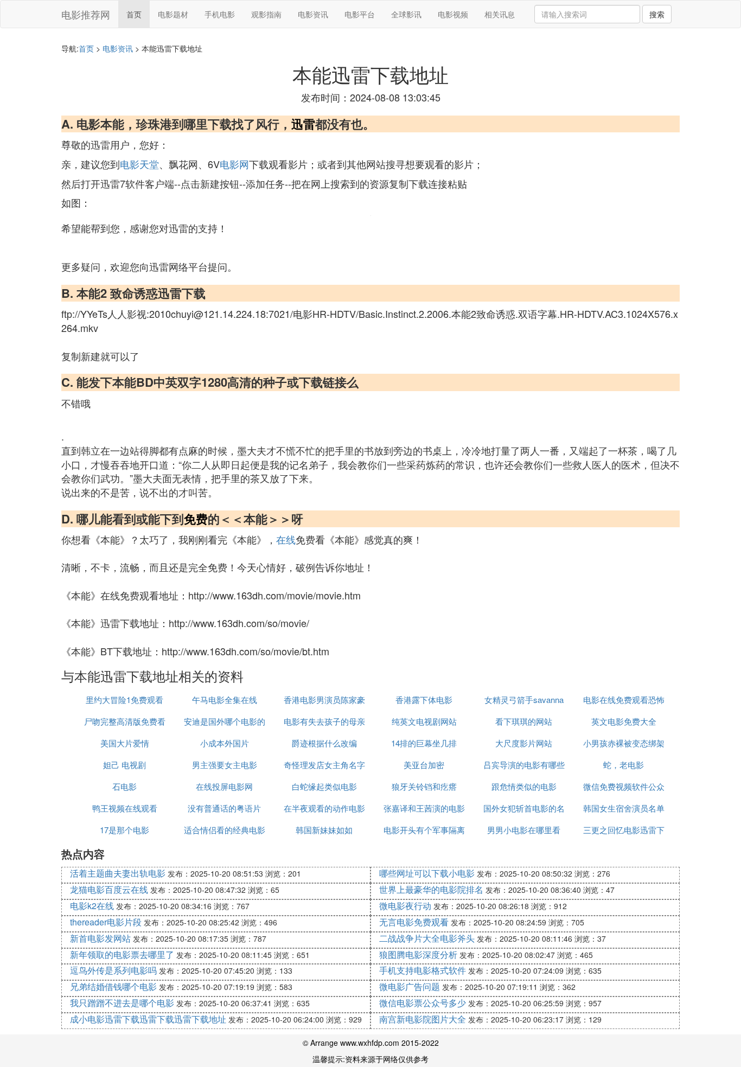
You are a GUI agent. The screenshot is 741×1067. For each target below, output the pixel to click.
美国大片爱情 (124, 743)
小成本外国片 (224, 743)
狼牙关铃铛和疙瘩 (424, 786)
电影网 (234, 164)
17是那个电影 (124, 829)
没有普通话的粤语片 (224, 808)
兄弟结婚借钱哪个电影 (113, 986)
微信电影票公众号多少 (422, 1002)
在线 (286, 539)
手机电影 (220, 14)
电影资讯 (313, 14)
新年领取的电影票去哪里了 (122, 954)
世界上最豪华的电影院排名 (431, 889)
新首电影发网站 (100, 938)
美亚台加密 (424, 764)
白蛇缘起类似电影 (324, 786)
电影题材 (173, 14)
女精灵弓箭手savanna (524, 699)
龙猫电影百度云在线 (109, 889)
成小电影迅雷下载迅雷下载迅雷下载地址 (148, 1019)
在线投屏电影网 (224, 786)
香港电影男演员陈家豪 (324, 699)
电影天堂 (139, 164)
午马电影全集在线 (224, 699)
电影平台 (359, 14)
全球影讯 (406, 14)
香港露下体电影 (423, 699)
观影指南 (266, 14)
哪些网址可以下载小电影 (427, 873)
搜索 (657, 14)
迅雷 (303, 123)
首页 (134, 14)
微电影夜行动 (405, 905)
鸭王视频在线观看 (124, 808)
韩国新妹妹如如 (324, 829)
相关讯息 (499, 14)
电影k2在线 (92, 905)
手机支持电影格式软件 (422, 970)
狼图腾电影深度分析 (418, 954)
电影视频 (453, 14)
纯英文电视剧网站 (424, 721)
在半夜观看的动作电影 (324, 808)
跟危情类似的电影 (524, 786)
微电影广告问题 (409, 986)
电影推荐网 (85, 14)
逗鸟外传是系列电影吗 (113, 970)
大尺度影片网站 (523, 743)
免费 (196, 518)
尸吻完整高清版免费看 (124, 721)
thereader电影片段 (106, 922)
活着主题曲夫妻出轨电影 (117, 873)
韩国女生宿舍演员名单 (624, 808)
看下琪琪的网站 (523, 721)
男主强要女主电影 (224, 764)
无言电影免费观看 (414, 922)
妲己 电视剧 (124, 764)
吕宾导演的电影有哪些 (524, 764)
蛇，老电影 (623, 764)
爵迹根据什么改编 (324, 743)
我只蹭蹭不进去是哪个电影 (122, 1002)
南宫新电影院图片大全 (422, 1019)
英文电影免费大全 (623, 721)
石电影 (124, 786)
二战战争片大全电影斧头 (427, 938)
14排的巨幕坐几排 (424, 743)
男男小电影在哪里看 (523, 829)
